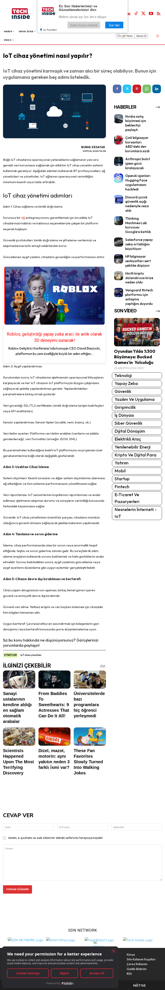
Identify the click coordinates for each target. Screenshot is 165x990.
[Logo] (25, 13)
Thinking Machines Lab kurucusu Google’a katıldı (138, 225)
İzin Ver (114, 25)
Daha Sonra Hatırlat (84, 25)
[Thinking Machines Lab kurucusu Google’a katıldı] (118, 220)
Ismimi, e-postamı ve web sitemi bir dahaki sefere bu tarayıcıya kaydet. (55, 838)
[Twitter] (143, 13)
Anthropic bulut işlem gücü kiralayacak (137, 163)
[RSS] (158, 13)
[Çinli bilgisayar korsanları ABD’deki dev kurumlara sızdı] (118, 140)
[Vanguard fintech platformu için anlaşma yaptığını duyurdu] (118, 292)
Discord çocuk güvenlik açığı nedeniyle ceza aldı (137, 204)
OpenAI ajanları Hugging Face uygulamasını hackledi (137, 182)
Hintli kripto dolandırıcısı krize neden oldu (139, 277)
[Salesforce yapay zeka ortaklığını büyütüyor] (118, 242)
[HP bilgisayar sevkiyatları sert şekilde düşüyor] (118, 258)
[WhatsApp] (146, 89)
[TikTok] (136, 13)
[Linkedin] (128, 13)
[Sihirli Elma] (60, 939)
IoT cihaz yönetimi (30, 655)
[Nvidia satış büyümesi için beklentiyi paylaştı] (118, 118)
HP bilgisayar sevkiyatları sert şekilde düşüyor (138, 261)
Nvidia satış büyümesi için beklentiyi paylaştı (135, 123)
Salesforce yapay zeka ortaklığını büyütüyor (139, 244)
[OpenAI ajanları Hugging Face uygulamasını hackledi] (118, 178)
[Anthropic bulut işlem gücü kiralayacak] (118, 161)
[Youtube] (151, 13)
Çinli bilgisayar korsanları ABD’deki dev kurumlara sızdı (137, 144)
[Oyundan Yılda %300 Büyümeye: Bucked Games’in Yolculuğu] (137, 332)
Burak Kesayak (93, 147)
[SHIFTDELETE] (25, 939)
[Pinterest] (137, 89)
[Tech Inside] (138, 939)
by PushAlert (50, 29)
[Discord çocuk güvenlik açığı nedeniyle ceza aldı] (118, 199)
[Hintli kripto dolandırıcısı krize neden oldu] (118, 275)
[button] (157, 36)
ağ (23, 218)
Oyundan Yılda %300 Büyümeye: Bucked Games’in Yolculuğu (134, 356)
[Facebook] (117, 89)
